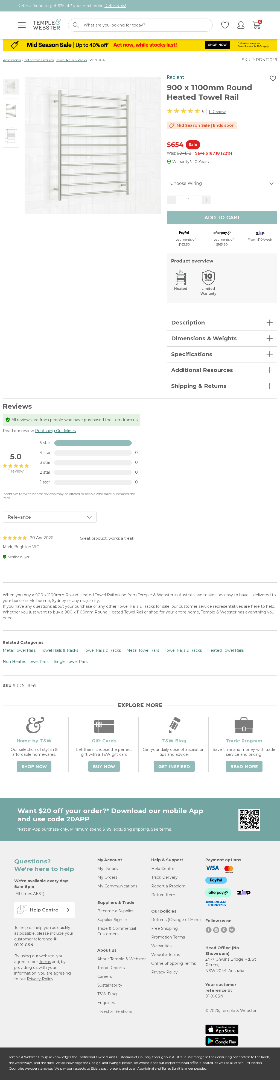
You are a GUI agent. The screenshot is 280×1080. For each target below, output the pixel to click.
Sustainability (109, 985)
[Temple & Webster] (47, 25)
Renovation (12, 60)
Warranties (161, 945)
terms (165, 829)
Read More (244, 766)
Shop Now (34, 766)
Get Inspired (174, 766)
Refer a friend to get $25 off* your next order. (72, 5)
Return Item (163, 894)
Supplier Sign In (112, 919)
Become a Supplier (115, 910)
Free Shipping (164, 928)
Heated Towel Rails (225, 650)
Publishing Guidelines (55, 430)
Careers (104, 976)
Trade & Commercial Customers (116, 931)
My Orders (107, 877)
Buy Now (104, 766)
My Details (107, 868)
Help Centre (162, 868)
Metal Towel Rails (19, 650)
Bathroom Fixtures (39, 60)
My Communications (117, 886)
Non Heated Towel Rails (25, 661)
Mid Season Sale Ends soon (206, 125)
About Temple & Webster (121, 959)
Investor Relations (114, 1011)
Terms (45, 961)
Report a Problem (168, 886)
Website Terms (165, 954)
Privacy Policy (40, 978)
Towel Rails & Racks (71, 60)
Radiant (175, 77)
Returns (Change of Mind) (176, 919)
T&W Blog (107, 994)
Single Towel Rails (71, 661)
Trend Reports (111, 967)
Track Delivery (164, 877)
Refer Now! (115, 5)
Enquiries (106, 1002)
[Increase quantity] (206, 200)
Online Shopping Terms (173, 963)
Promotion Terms (168, 937)
